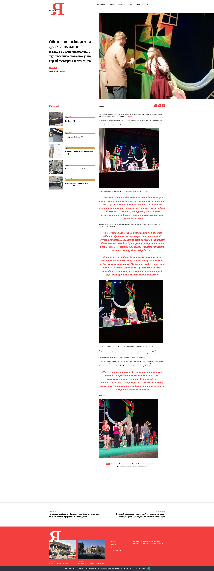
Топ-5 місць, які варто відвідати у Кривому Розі (91, 563)
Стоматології (68, 116)
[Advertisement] (132, 482)
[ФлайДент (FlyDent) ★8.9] (56, 135)
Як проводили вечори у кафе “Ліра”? (59, 563)
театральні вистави (142, 466)
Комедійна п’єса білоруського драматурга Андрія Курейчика (126, 463)
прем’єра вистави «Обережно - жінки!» (126, 466)
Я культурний (53, 67)
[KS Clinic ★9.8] (56, 119)
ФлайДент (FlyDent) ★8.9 (74, 137)
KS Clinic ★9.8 (70, 121)
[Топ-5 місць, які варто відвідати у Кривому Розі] (91, 549)
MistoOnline (119, 550)
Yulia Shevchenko (54, 71)
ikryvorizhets (129, 116)
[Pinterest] (163, 105)
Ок (148, 568)
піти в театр (146, 463)
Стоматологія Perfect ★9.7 (75, 169)
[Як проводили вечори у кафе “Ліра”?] (62, 549)
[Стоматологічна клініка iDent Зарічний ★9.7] (56, 182)
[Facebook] (155, 105)
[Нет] (212, 568)
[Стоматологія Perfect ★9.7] (56, 167)
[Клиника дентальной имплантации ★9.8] (56, 151)
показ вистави (154, 463)
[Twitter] (159, 105)
